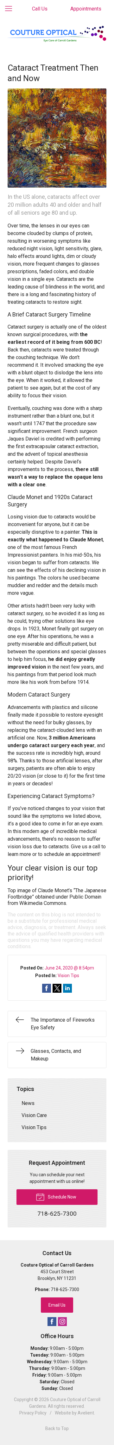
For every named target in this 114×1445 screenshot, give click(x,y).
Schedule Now (61, 1196)
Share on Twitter (57, 988)
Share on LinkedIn (67, 988)
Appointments (85, 9)
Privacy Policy (33, 1412)
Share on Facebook (46, 988)
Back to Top (57, 1428)
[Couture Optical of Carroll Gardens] (57, 34)
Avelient (86, 1412)
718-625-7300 (65, 1289)
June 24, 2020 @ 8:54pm (69, 967)
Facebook (52, 1321)
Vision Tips (68, 975)
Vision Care (34, 1115)
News (28, 1103)
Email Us (57, 1305)
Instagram (62, 1321)
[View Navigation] (10, 9)
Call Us (40, 9)
